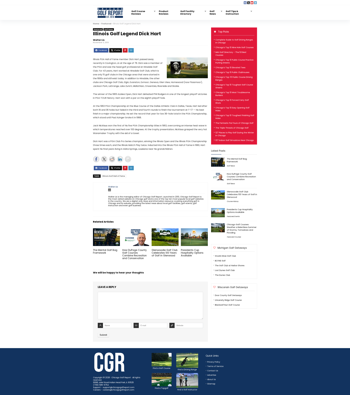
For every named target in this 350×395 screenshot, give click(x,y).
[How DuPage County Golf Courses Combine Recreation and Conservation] (135, 230)
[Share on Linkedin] (120, 159)
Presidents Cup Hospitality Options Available (192, 252)
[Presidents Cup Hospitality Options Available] (194, 230)
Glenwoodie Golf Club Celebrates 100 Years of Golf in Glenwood (164, 252)
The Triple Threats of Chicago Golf (232, 127)
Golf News (213, 12)
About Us (211, 379)
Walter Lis (98, 40)
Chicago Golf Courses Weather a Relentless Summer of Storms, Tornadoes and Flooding (241, 228)
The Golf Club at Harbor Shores (229, 265)
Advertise (211, 375)
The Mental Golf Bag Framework (105, 251)
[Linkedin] (255, 2)
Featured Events (233, 216)
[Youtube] (252, 2)
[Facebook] (245, 2)
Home (96, 23)
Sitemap (211, 383)
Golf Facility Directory (187, 12)
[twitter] (248, 2)
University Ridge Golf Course (228, 300)
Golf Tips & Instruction (232, 12)
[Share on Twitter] (104, 159)
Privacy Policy (213, 362)
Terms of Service (215, 366)
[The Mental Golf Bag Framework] (106, 230)
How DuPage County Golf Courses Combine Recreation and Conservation (134, 254)
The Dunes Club (222, 275)
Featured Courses (234, 237)
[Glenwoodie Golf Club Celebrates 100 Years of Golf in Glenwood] (165, 230)
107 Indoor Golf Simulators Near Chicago (234, 140)
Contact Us (212, 370)
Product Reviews (163, 12)
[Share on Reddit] (112, 159)
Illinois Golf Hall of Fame (113, 176)
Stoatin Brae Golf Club (225, 256)
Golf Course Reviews (138, 12)
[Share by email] (128, 159)
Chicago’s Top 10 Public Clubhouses (232, 72)
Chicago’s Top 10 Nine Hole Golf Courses (234, 47)
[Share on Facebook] (96, 159)
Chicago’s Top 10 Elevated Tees (230, 67)
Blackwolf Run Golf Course (227, 305)
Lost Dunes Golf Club (225, 270)
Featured (106, 23)
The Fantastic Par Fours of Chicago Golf (234, 123)
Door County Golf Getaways (228, 295)
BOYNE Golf (220, 260)
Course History (232, 201)
